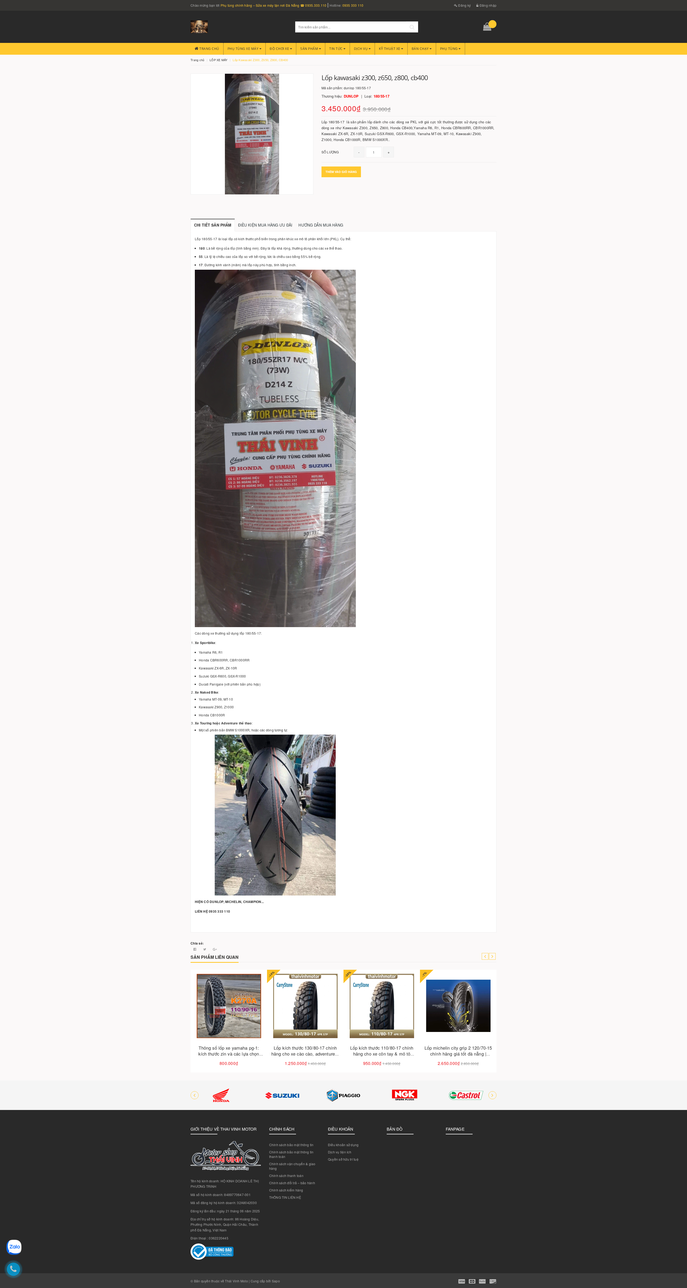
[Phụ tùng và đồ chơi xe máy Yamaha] (465, 1095)
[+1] (215, 949)
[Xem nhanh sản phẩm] (247, 1021)
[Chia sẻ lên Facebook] (195, 949)
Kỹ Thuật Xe (390, 48)
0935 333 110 (353, 5)
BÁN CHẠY (421, 48)
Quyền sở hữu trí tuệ (343, 1159)
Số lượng (330, 152)
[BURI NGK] (343, 1095)
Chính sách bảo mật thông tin (291, 1144)
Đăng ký (464, 5)
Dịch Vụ (361, 48)
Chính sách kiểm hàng (286, 1190)
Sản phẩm (309, 48)
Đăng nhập (487, 5)
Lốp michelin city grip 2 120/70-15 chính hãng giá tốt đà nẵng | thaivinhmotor (382, 1054)
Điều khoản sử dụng (343, 1144)
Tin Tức (336, 48)
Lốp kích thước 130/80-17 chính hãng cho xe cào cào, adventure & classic (229, 1054)
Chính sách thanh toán (286, 1175)
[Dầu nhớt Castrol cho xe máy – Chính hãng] (404, 1095)
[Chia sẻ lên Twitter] (205, 949)
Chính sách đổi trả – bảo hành (292, 1182)
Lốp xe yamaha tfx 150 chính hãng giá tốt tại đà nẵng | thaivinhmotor (458, 1054)
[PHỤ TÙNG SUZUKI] (221, 1095)
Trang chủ (209, 48)
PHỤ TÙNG (449, 48)
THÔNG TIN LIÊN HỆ (285, 1197)
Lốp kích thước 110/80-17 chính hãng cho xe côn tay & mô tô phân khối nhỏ (305, 1054)
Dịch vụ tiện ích (339, 1152)
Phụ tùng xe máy (244, 48)
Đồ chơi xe (280, 48)
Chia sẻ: (197, 943)
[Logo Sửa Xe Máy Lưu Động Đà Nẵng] (239, 26)
